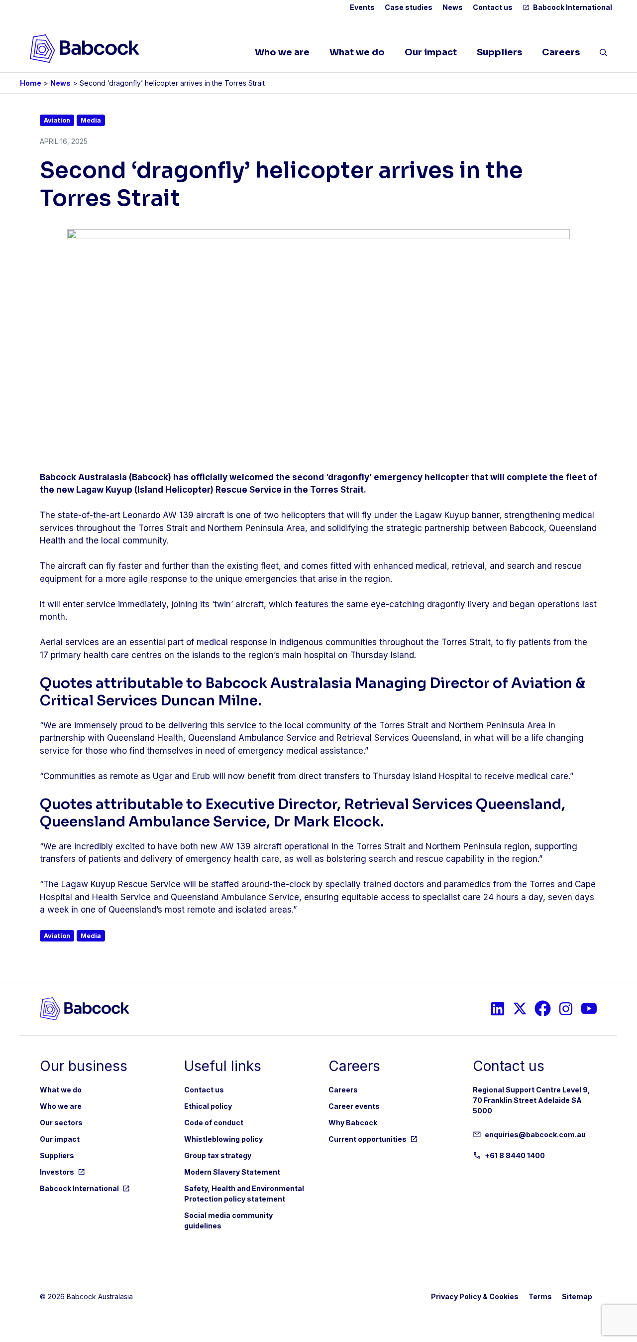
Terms (540, 1296)
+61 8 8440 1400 (515, 1155)
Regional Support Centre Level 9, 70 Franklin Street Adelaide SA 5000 (531, 1100)
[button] (603, 54)
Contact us (493, 7)
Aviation (57, 120)
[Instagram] (497, 1008)
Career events (354, 1106)
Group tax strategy (217, 1155)
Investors (57, 1172)
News (452, 7)
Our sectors (61, 1122)
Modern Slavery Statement (232, 1172)
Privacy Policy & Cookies (475, 1296)
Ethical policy (208, 1106)
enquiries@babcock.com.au (535, 1134)
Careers (561, 52)
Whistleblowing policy (223, 1139)
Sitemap (577, 1296)
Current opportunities (367, 1139)
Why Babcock (352, 1122)
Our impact (431, 52)
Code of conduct (213, 1122)
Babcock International (572, 7)
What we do (357, 52)
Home (30, 83)
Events (362, 7)
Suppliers (499, 52)
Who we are (282, 52)
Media (91, 120)
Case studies (408, 7)
